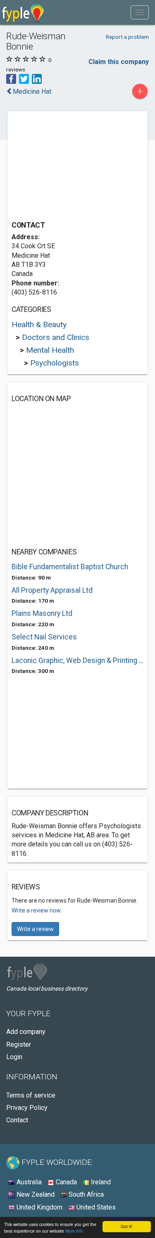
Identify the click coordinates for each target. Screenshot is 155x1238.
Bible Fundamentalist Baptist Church (70, 567)
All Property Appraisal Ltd (52, 590)
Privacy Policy (27, 1108)
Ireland (100, 1182)
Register (18, 1044)
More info (74, 1231)
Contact (17, 1120)
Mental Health (50, 350)
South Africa (85, 1194)
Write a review (35, 929)
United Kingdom (38, 1207)
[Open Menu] (140, 12)
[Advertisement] (74, 167)
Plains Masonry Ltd (42, 613)
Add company (25, 1032)
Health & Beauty (39, 324)
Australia (28, 1182)
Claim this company (118, 62)
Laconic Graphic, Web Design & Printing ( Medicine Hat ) (77, 660)
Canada (65, 1182)
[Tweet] (24, 78)
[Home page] (23, 12)
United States (95, 1207)
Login (14, 1057)
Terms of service (30, 1095)
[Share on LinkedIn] (37, 78)
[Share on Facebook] (11, 78)
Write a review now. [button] (37, 910)
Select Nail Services (44, 637)
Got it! (126, 1226)
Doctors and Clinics (55, 337)
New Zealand (35, 1194)
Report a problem (127, 36)
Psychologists (54, 363)
